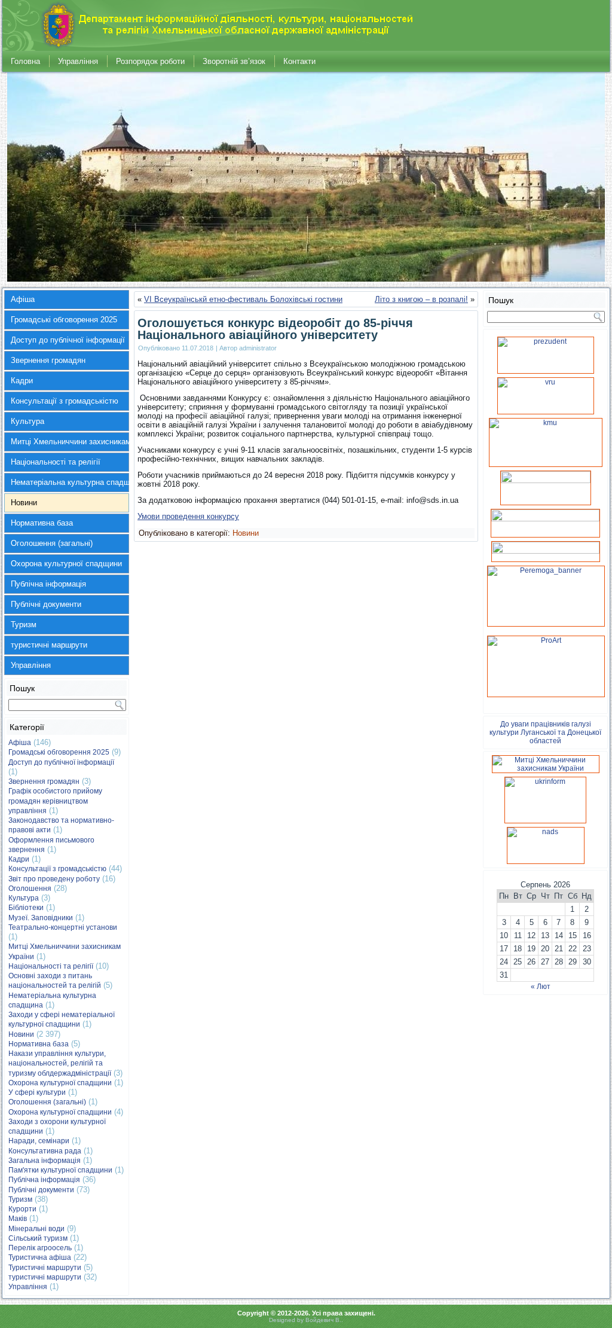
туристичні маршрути (49, 644)
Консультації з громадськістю (64, 400)
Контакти (299, 61)
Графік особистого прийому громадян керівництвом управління (55, 801)
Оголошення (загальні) (52, 543)
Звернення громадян (48, 360)
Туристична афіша (39, 1257)
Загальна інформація (44, 1160)
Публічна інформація (48, 583)
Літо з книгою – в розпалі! (421, 299)
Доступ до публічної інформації (68, 339)
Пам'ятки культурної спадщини (60, 1170)
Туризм (23, 624)
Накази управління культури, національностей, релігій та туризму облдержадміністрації (59, 1063)
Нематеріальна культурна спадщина (70, 482)
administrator (258, 348)
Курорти (22, 1209)
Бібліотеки (26, 907)
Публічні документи (46, 604)
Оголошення (29, 888)
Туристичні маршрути (44, 1267)
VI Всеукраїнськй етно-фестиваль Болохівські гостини (243, 299)
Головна (25, 61)
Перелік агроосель (40, 1248)
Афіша (23, 299)
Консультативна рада (44, 1151)
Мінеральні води (36, 1229)
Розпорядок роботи (150, 61)
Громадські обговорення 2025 (64, 319)
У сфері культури (37, 1092)
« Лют (540, 986)
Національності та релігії (55, 461)
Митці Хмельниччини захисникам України (70, 441)
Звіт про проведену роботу (54, 879)
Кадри (22, 380)
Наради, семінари (38, 1141)
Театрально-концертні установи (62, 927)
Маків (17, 1218)
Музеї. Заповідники (40, 918)
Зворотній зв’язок (234, 61)
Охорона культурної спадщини (66, 563)
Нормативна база (42, 522)
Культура (27, 421)
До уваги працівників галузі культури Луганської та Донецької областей (545, 732)
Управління (78, 61)
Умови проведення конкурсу (188, 516)
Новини (24, 502)
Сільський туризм (38, 1238)
